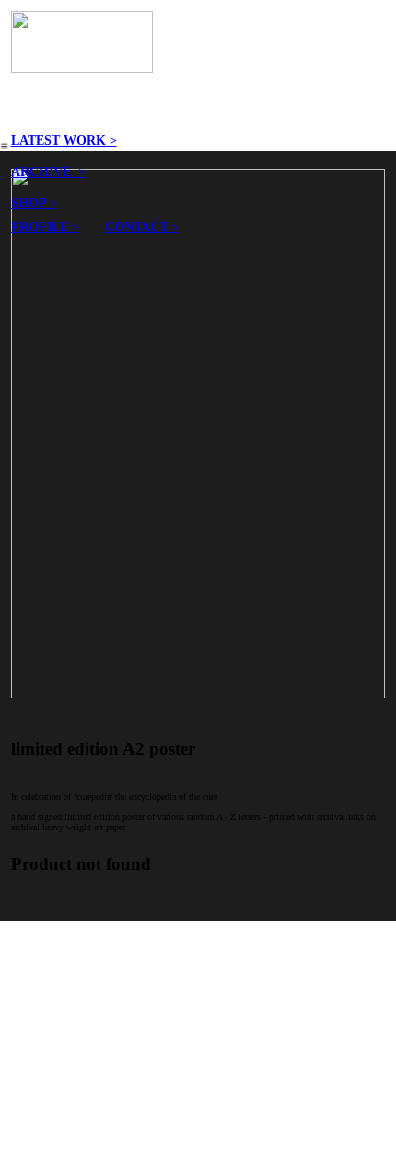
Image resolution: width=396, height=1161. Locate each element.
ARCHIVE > (48, 171)
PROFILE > (45, 226)
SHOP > (34, 202)
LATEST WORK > (64, 140)
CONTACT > (142, 226)
